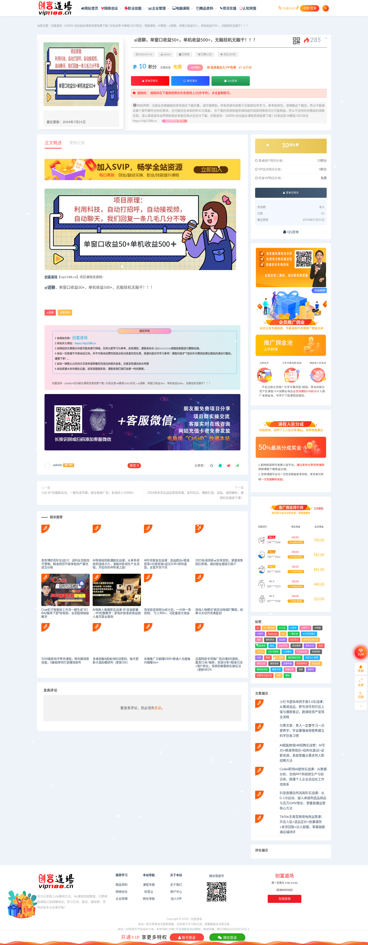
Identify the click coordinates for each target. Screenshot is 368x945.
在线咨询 (284, 898)
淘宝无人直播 (311, 658)
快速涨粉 (316, 652)
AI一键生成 (269, 628)
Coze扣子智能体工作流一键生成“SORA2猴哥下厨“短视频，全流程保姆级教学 (65, 613)
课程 (278, 676)
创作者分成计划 (310, 640)
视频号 (311, 670)
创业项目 (294, 640)
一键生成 (293, 634)
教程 (268, 658)
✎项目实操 (228, 8)
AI (258, 628)
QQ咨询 (232, 81)
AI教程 (162, 25)
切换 (361, 697)
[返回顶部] (361, 706)
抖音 (259, 658)
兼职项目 (270, 640)
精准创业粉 (262, 670)
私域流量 (316, 664)
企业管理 (159, 8)
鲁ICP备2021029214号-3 (233, 929)
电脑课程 (183, 8)
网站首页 (91, 8)
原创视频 (296, 646)
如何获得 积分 (174, 121)
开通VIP (130, 937)
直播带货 (287, 664)
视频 (301, 670)
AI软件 (260, 634)
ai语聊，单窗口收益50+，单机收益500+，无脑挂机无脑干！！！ (174, 383)
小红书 (260, 652)
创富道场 (51, 277)
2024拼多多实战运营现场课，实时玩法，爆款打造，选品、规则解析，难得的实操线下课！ (195, 495)
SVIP (361, 654)
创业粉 (282, 640)
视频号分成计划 (264, 676)
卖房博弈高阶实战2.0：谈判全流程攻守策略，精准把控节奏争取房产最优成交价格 (65, 564)
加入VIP (176, 898)
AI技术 (293, 628)
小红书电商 (273, 652)
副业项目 (283, 646)
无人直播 (279, 658)
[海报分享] (237, 466)
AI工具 (282, 628)
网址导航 (149, 898)
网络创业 (111, 8)
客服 (361, 670)
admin (57, 465)
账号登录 (188, 937)
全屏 (361, 685)
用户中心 (176, 891)
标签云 (148, 891)
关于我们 (176, 884)
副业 (272, 646)
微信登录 (229, 937)
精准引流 (276, 670)
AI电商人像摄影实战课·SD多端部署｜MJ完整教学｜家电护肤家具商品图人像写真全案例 (117, 613)
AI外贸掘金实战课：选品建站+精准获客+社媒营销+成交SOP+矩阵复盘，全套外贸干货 (167, 564)
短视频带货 (301, 664)
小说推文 (287, 652)
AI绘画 (317, 628)
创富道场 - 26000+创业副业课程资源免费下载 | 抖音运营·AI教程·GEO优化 (96, 25)
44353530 (165, 348)
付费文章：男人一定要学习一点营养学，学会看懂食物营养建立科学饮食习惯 (302, 730)
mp (283, 634)
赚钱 (287, 676)
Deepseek (272, 634)
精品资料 (206, 8)
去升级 (247, 67)
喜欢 (134, 465)
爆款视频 (274, 664)
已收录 (185, 54)
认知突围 (249, 8)
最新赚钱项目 (294, 658)
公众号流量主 (309, 634)
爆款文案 (261, 664)
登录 (157, 708)
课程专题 (149, 884)
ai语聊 (50, 288)
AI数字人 (305, 628)
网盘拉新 (289, 670)
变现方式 (309, 646)
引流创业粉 (301, 652)
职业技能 (135, 8)
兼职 (259, 640)
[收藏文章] (211, 466)
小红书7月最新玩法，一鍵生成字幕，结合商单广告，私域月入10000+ (87, 492)
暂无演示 (191, 81)
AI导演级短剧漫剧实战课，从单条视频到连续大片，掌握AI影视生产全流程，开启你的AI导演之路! (116, 564)
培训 (321, 646)
